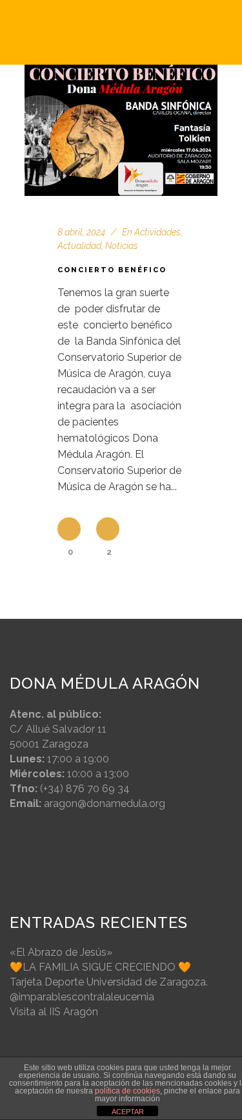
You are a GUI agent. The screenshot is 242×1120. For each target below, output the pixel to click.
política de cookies (127, 1090)
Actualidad (79, 246)
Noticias (121, 246)
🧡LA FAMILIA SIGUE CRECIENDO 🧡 (100, 967)
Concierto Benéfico (111, 270)
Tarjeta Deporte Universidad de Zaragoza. (109, 982)
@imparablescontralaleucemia (82, 997)
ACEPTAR (128, 1111)
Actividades (157, 232)
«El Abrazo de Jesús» (61, 952)
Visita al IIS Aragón (54, 1012)
